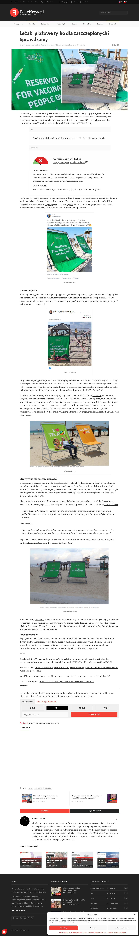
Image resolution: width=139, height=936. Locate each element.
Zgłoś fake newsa (52, 2)
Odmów (92, 928)
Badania (100, 24)
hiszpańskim (43, 201)
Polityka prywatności (64, 932)
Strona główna (18, 24)
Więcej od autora (94, 811)
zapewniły (39, 619)
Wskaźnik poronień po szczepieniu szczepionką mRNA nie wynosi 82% (30, 862)
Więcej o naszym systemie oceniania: (69, 162)
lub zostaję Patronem (46, 701)
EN (122, 2)
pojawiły (49, 204)
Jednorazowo (27, 701)
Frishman (49, 399)
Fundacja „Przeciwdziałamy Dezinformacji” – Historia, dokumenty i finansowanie (104, 932)
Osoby (99, 898)
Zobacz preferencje (121, 928)
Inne (99, 893)
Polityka (32, 24)
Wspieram (94, 714)
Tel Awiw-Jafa (110, 387)
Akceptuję (63, 928)
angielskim (31, 201)
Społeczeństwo (46, 24)
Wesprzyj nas (66, 2)
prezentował (25, 412)
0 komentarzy (81, 45)
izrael (30, 788)
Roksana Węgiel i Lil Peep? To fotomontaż (74, 901)
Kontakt (85, 2)
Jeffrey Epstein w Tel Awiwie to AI (54, 861)
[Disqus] (69, 758)
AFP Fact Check (84, 123)
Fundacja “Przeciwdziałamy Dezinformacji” (23, 2)
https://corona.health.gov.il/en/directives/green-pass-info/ (67, 681)
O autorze (44, 811)
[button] (135, 914)
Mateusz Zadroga (69, 45)
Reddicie (108, 201)
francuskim (58, 201)
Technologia (61, 24)
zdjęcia (70, 204)
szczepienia (48, 788)
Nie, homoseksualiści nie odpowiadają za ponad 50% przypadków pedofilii (86, 797)
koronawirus (38, 788)
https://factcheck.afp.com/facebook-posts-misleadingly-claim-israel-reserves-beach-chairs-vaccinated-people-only (69, 669)
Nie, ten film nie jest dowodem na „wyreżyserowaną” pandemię (45, 797)
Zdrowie (74, 24)
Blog (41, 2)
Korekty (76, 2)
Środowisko (87, 24)
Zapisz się (24, 723)
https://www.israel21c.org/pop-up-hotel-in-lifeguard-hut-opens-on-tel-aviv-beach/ (71, 676)
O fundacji (112, 24)
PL (127, 2)
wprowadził (100, 623)
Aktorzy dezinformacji (99, 888)
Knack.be (67, 123)
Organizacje (118, 893)
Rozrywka (99, 903)
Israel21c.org (48, 405)
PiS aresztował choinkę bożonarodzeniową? (72, 889)
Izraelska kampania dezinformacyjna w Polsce (108, 861)
